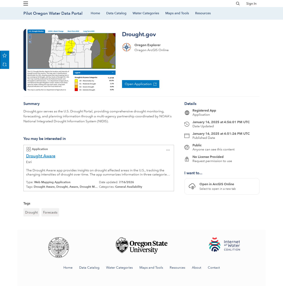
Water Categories (146, 13)
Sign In (251, 3)
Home (95, 13)
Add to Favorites (4, 55)
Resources (203, 13)
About (196, 267)
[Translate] (4, 64)
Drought (31, 212)
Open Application (138, 84)
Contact (214, 267)
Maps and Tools (177, 13)
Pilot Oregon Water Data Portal (52, 13)
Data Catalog (116, 13)
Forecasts (50, 212)
